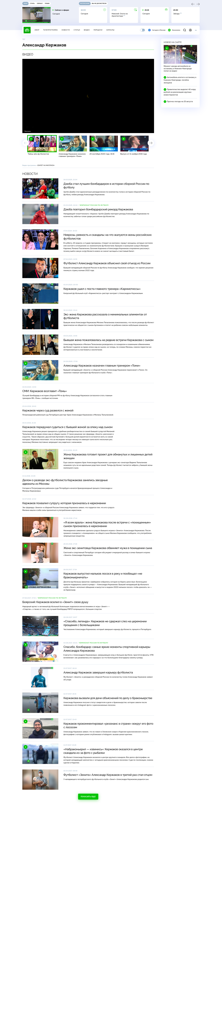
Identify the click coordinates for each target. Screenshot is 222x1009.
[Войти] (190, 30)
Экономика (176, 30)
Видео (87, 30)
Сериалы (110, 30)
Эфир (36, 30)
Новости (66, 30)
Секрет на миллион (45, 165)
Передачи (98, 30)
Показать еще (88, 797)
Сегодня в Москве (158, 30)
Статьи (77, 30)
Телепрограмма (50, 30)
